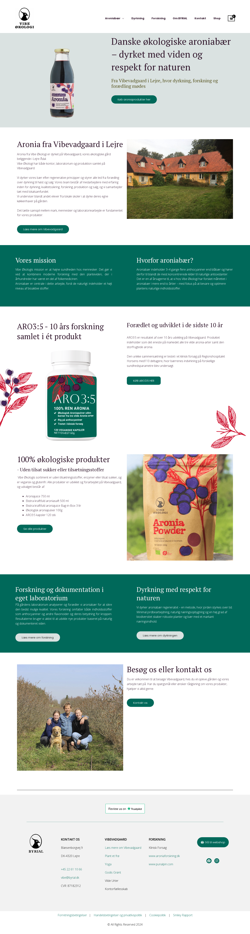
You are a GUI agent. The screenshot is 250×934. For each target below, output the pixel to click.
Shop (217, 18)
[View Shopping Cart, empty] (231, 18)
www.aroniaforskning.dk (164, 856)
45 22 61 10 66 (72, 869)
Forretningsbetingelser (73, 915)
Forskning (158, 18)
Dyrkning (137, 18)
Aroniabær (112, 18)
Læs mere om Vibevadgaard (123, 848)
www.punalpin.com (161, 864)
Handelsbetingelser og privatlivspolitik (119, 915)
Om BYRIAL (180, 18)
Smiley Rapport (183, 915)
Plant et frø (112, 856)
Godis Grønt (113, 872)
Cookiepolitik (158, 915)
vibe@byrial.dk (70, 878)
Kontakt (200, 18)
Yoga (108, 864)
